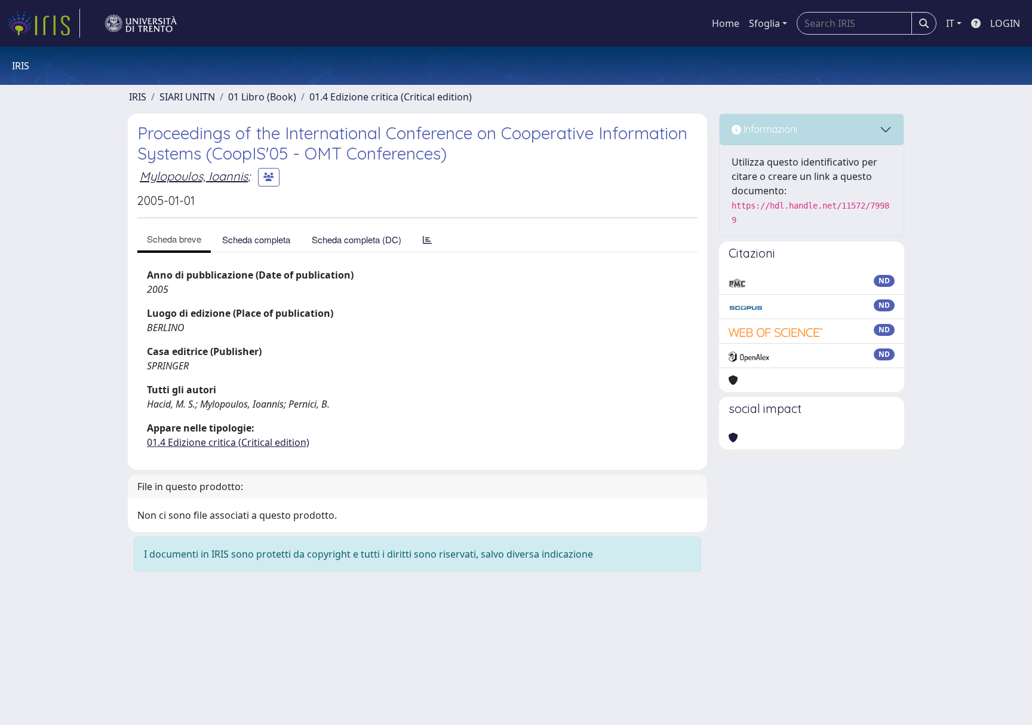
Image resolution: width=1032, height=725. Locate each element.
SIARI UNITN (187, 96)
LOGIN (1005, 23)
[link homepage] (43, 23)
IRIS (137, 96)
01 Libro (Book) (262, 96)
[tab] (427, 239)
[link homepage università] (141, 23)
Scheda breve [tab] (174, 239)
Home (725, 23)
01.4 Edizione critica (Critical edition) (390, 96)
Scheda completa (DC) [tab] (356, 239)
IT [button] (950, 23)
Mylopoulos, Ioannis (194, 176)
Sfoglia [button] (764, 23)
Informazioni (769, 129)
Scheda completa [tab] (256, 239)
